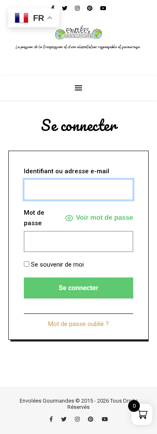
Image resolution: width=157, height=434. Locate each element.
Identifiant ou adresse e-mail (66, 171)
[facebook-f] (51, 419)
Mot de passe (34, 218)
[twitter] (64, 419)
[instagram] (78, 419)
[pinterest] (91, 419)
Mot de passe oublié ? (78, 324)
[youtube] (105, 419)
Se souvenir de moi (56, 264)
